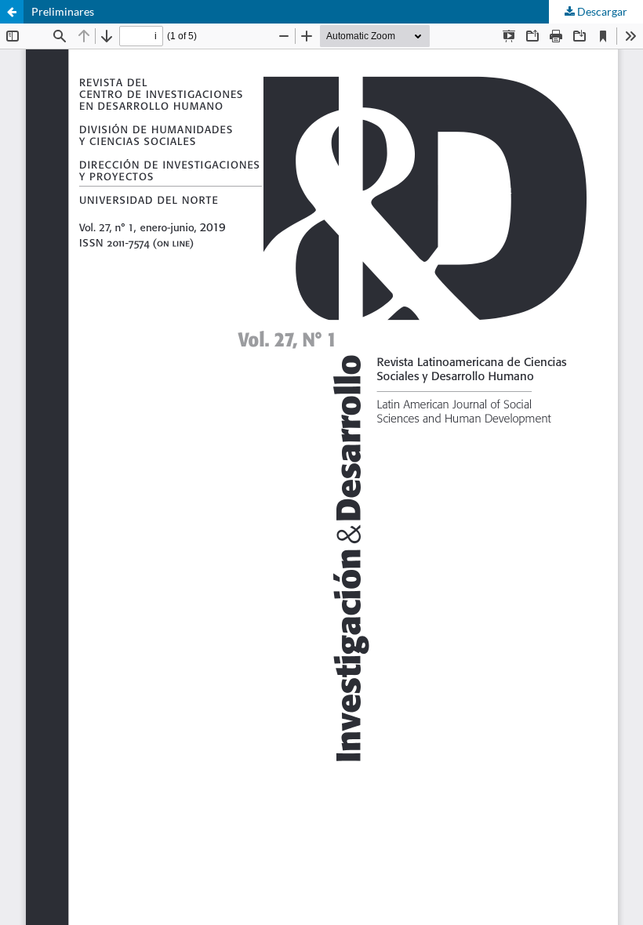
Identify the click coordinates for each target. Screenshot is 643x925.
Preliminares (62, 11)
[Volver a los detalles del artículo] (12, 12)
